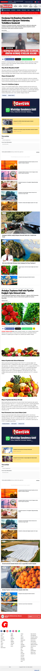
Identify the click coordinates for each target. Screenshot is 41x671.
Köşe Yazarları (33, 633)
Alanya (22, 636)
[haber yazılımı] (36, 670)
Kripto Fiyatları (34, 643)
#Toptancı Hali (21, 423)
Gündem (2, 633)
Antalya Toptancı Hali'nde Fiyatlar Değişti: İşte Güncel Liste (28, 267)
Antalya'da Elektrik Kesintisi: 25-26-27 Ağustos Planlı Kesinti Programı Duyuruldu (28, 172)
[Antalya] (20, 577)
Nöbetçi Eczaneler (34, 644)
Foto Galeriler (33, 635)
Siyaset (2, 638)
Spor (2, 641)
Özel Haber (3, 640)
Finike (22, 643)
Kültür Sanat (3, 647)
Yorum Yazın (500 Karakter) (7, 142)
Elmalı (22, 641)
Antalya (9, 288)
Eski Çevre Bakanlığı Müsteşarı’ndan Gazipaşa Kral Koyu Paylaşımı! (19, 263)
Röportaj (12, 638)
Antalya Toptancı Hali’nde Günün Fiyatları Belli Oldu (15, 590)
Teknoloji (12, 643)
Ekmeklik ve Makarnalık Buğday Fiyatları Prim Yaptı (28, 202)
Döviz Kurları (33, 640)
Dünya (12, 640)
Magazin (12, 641)
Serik (22, 661)
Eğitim (12, 635)
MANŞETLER (10, 1)
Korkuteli (22, 655)
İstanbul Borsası (34, 638)
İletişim (32, 649)
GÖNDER (37, 152)
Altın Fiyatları (33, 641)
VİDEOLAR (15, 1)
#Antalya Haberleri (5, 423)
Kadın (2, 646)
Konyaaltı (22, 653)
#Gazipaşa (4, 95)
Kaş (21, 649)
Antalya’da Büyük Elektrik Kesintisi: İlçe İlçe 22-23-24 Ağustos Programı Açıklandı (28, 162)
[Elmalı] (20, 550)
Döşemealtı (23, 640)
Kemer (22, 650)
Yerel (2, 644)
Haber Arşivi (33, 652)
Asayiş (12, 636)
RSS (10, 667)
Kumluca (22, 656)
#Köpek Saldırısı (11, 95)
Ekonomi (2, 636)
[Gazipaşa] (20, 222)
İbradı (22, 647)
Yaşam (2, 643)
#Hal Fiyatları (14, 423)
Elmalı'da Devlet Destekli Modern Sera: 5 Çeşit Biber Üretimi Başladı (19, 563)
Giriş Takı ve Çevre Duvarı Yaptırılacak (25, 603)
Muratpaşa (23, 659)
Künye (32, 647)
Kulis (2, 635)
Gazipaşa (10, 15)
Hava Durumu (33, 646)
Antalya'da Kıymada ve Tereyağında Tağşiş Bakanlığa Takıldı (28, 183)
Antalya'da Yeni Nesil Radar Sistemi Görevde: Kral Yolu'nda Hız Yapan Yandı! (27, 193)
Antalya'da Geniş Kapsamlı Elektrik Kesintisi (26, 277)
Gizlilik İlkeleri (33, 650)
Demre (22, 638)
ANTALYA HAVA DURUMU (12, 2)
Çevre (12, 646)
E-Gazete (26, 1)
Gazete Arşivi (33, 653)
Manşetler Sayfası (34, 636)
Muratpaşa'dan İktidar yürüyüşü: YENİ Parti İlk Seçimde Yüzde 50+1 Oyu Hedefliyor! (23, 13)
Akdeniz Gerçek (4, 15)
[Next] (39, 13)
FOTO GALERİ (21, 1)
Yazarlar (29, 1)
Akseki (22, 633)
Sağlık (12, 633)
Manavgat (23, 658)
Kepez (22, 652)
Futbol (12, 644)
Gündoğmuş (23, 646)
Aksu (22, 635)
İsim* (3, 138)
